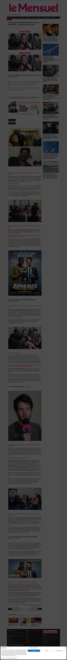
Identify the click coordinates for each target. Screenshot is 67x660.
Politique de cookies (4, 658)
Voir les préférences (59, 650)
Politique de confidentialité (12, 658)
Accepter (33, 650)
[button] (65, 647)
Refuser (46, 650)
